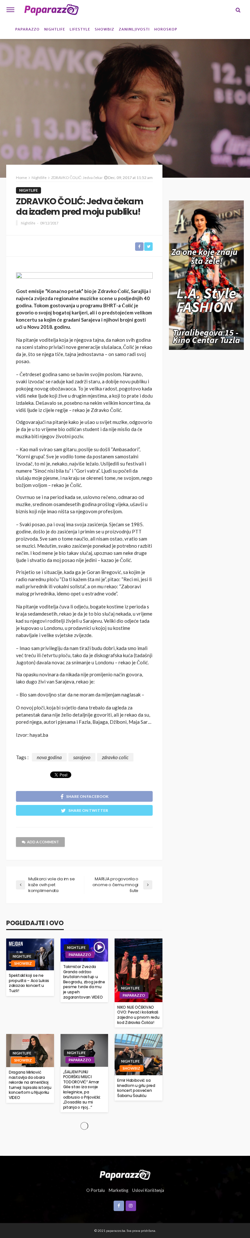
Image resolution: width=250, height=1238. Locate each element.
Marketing (118, 1190)
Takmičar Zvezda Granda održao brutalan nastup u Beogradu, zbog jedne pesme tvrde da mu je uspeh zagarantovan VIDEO (84, 982)
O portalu (95, 1190)
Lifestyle (80, 29)
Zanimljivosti (134, 29)
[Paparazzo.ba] (51, 9)
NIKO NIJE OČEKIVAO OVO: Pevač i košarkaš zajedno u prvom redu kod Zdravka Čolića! (138, 1015)
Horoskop (165, 29)
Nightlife (54, 29)
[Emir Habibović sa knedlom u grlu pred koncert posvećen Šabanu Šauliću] (138, 1054)
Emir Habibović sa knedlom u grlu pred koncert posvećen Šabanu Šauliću (136, 1088)
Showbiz (104, 29)
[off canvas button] (10, 9)
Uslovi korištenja (148, 1190)
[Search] (237, 9)
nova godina (49, 757)
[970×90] (84, 278)
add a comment (43, 842)
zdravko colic (115, 757)
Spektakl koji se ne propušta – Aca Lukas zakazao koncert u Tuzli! (29, 983)
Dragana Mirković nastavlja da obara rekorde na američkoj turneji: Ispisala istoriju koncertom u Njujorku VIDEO (30, 1085)
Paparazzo (27, 29)
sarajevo (81, 757)
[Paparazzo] (124, 1174)
